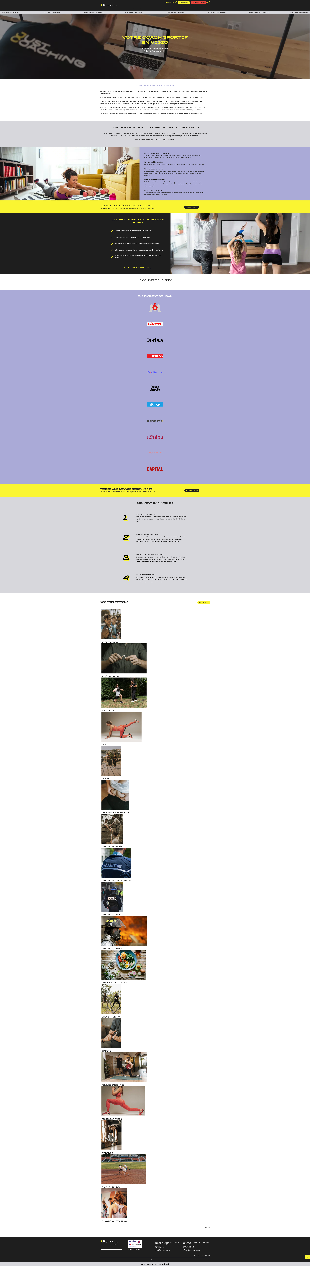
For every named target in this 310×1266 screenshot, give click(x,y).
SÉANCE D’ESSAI (184, 2)
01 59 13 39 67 (186, 1249)
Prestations (164, 8)
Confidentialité (148, 1260)
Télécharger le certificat (134, 1249)
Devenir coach (170, 2)
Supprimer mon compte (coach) (191, 1260)
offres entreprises (199, 2)
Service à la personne (136, 8)
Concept (177, 8)
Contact (207, 8)
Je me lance (190, 207)
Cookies (180, 1260)
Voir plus (202, 602)
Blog (197, 8)
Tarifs (187, 8)
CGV (175, 1260)
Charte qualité (110, 1260)
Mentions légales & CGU (122, 1260)
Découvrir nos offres (136, 267)
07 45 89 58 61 (158, 1249)
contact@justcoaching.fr (162, 1250)
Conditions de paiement (136, 1260)
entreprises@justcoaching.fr (191, 1250)
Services (152, 8)
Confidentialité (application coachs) (162, 1260)
